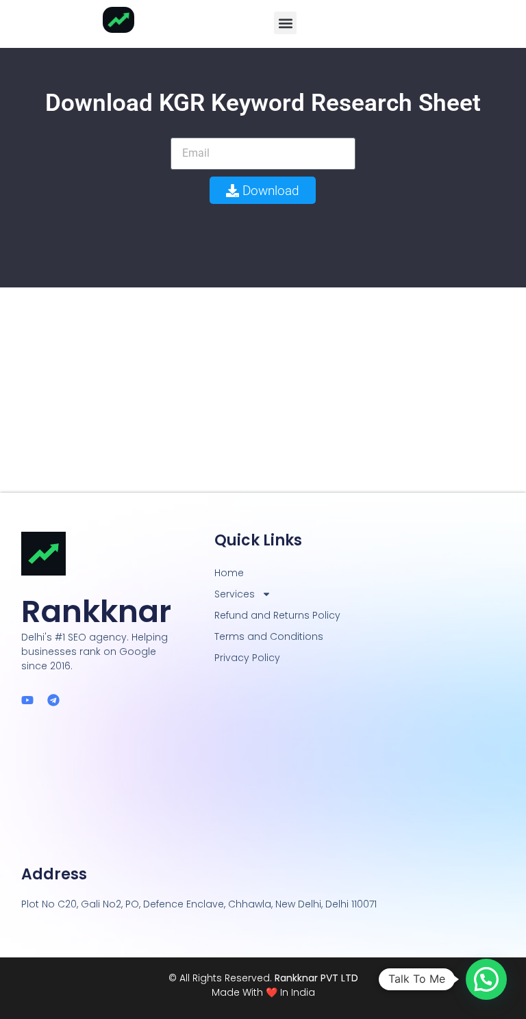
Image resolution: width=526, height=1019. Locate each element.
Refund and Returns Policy (277, 615)
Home (229, 573)
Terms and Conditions (268, 636)
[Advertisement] (263, 390)
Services (234, 594)
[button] (285, 23)
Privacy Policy (247, 658)
